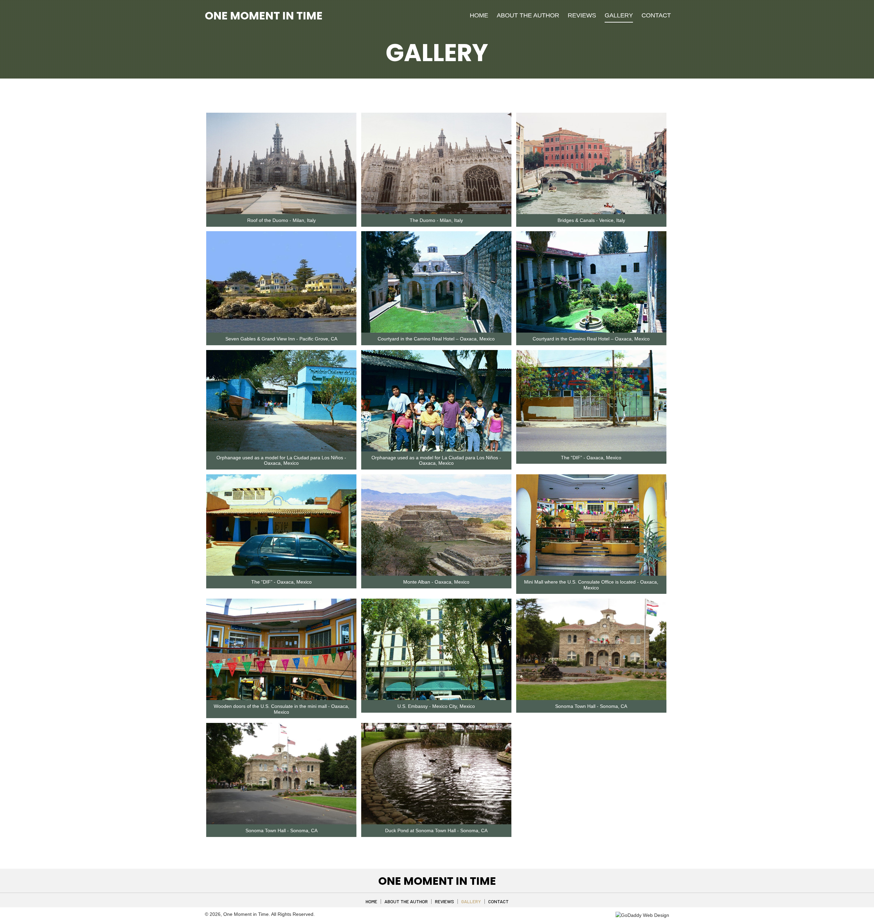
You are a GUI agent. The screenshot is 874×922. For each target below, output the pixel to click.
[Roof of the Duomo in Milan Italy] (281, 163)
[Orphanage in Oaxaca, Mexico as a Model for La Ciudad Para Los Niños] (281, 400)
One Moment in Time (264, 15)
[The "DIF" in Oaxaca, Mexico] (591, 400)
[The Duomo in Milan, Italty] (436, 163)
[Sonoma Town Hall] (591, 649)
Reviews (444, 901)
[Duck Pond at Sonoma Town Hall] (436, 773)
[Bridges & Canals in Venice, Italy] (591, 163)
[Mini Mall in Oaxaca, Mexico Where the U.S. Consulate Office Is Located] (591, 525)
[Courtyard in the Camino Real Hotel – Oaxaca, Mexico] (436, 282)
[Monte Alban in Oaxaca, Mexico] (436, 525)
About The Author (406, 901)
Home (371, 901)
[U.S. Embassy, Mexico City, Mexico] (436, 649)
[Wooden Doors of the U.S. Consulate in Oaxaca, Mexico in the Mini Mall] (281, 649)
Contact (498, 901)
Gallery (471, 901)
